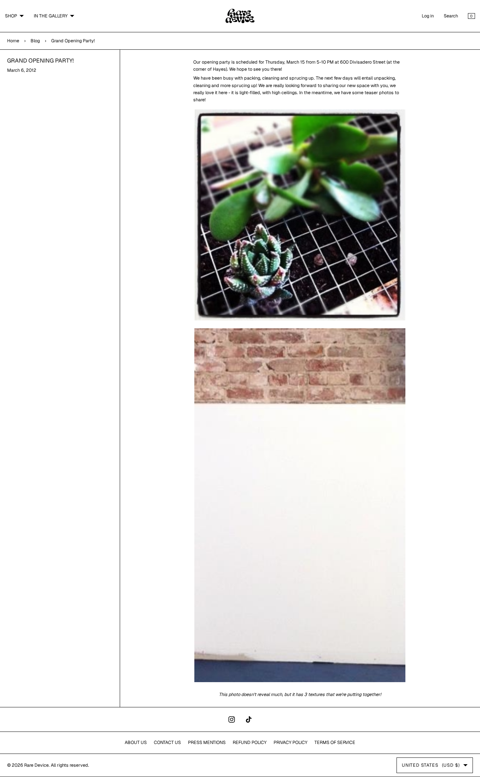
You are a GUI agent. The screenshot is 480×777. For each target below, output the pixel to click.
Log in (428, 16)
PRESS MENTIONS (207, 742)
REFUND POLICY (249, 742)
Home (13, 41)
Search (451, 16)
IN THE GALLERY (51, 16)
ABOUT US (136, 742)
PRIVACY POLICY (290, 742)
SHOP (11, 16)
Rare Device (36, 765)
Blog (35, 41)
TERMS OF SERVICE (334, 742)
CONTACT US (167, 742)
